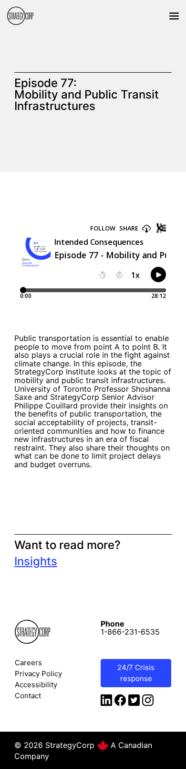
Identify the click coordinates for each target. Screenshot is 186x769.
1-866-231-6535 (130, 632)
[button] (174, 16)
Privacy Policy (38, 673)
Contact (28, 695)
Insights (35, 561)
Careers (28, 662)
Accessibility (36, 684)
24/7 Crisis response (136, 673)
